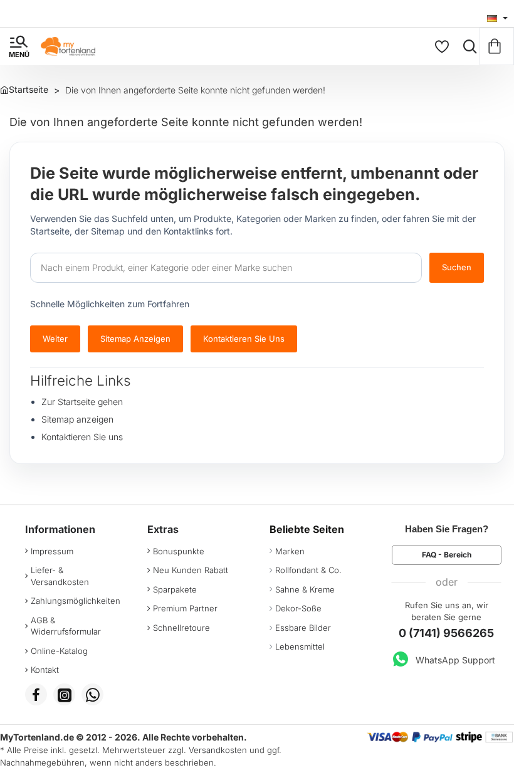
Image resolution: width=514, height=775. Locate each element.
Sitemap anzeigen (135, 339)
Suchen (456, 267)
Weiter (55, 339)
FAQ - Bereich (446, 554)
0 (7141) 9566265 (446, 633)
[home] (24, 89)
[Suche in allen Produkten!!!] (467, 46)
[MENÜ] (19, 46)
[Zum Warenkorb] (497, 46)
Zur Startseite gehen (82, 401)
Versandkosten (218, 750)
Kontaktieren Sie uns (244, 339)
